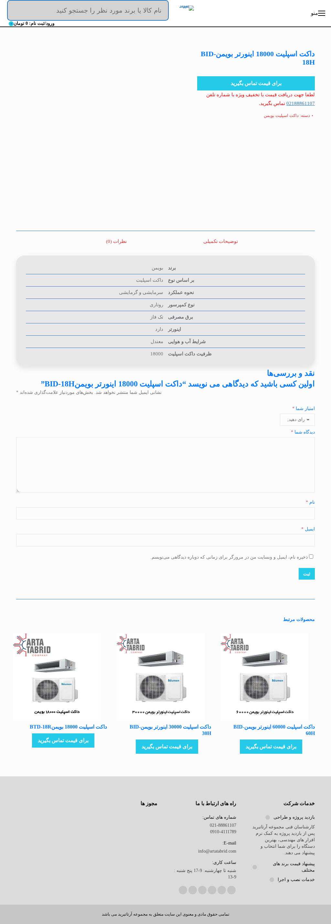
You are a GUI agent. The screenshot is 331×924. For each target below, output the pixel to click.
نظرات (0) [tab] (116, 241)
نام (310, 502)
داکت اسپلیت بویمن (281, 115)
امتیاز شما (303, 408)
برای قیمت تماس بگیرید (256, 83)
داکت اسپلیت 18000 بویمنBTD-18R (68, 727)
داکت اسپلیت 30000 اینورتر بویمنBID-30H (170, 730)
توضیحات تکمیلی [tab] (220, 241)
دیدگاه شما (303, 432)
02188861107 (300, 103)
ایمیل (308, 529)
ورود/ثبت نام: (33, 23)
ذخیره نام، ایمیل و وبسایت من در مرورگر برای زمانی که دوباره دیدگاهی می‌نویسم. (229, 557)
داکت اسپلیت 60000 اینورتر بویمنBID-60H (274, 730)
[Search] (159, 10)
